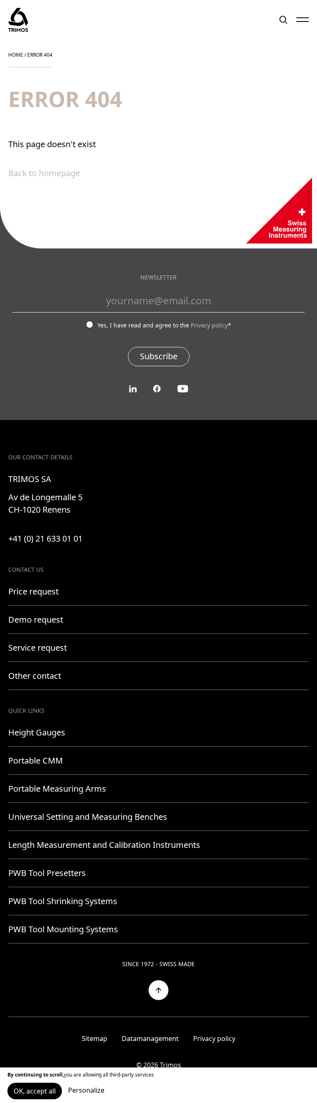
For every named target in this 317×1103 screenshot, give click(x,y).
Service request (37, 647)
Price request (33, 591)
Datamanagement (150, 1038)
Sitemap (94, 1038)
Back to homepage (44, 173)
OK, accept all (35, 1091)
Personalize (86, 1090)
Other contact (34, 675)
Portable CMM (35, 760)
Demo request (35, 619)
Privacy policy (209, 325)
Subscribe (158, 356)
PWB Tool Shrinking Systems (62, 901)
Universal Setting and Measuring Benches (87, 816)
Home (15, 54)
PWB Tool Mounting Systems (63, 929)
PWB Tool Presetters (47, 873)
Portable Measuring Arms (57, 788)
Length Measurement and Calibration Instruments (104, 844)
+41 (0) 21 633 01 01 (45, 538)
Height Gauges (36, 732)
